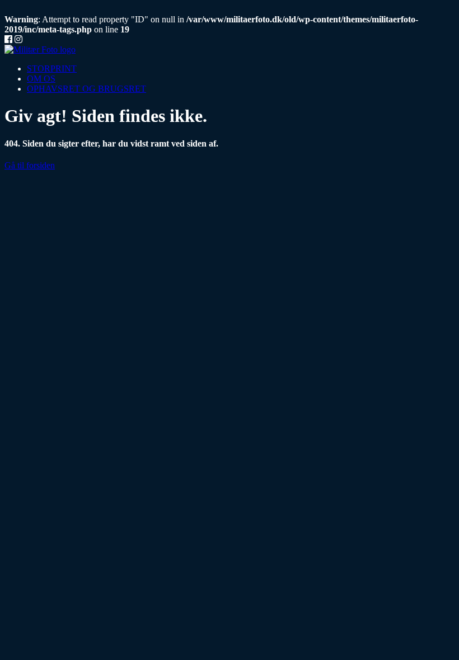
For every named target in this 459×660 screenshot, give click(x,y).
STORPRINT (52, 68)
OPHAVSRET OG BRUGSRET (86, 88)
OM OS (41, 78)
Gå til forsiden (29, 165)
